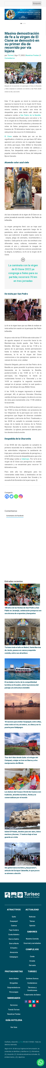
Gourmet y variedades (32, 943)
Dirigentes (14, 983)
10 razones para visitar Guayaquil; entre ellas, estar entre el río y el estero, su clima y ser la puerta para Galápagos (23, 724)
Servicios (14, 1005)
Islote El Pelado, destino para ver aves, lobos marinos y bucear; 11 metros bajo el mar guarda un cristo (23, 834)
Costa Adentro (13, 934)
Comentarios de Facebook (14, 516)
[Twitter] (11, 496)
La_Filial (20, 1042)
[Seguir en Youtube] (37, 1001)
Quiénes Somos (32, 978)
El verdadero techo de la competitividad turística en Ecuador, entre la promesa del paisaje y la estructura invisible (22, 685)
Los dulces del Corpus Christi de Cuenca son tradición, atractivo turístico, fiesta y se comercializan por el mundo (23, 794)
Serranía (32, 965)
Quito (14, 917)
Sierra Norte (14, 943)
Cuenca (14, 926)
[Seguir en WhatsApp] (30, 1005)
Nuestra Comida (32, 939)
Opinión (32, 926)
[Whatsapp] (16, 496)
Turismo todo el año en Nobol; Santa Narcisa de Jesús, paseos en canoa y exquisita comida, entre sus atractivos (23, 650)
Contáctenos (32, 983)
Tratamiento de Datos (32, 995)
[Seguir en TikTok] (34, 1005)
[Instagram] (21, 496)
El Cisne (8, 136)
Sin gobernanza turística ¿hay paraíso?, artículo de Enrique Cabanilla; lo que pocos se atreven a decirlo (22, 870)
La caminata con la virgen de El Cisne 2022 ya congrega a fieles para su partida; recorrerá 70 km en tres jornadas (23, 273)
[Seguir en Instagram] (29, 1001)
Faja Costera (14, 930)
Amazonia (14, 952)
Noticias (32, 917)
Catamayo (25, 459)
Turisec (10, 55)
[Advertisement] (23, 554)
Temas (32, 921)
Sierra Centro (14, 939)
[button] (7, 14)
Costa (32, 956)
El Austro (13, 948)
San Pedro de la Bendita (30, 115)
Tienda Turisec (14, 1010)
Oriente (32, 961)
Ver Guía (13, 1027)
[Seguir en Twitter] (33, 1001)
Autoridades (14, 978)
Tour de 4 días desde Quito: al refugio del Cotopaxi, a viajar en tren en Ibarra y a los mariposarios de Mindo (21, 760)
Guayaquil (14, 921)
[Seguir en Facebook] (26, 1001)
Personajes (13, 992)
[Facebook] (7, 496)
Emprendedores (13, 987)
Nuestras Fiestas (32, 55)
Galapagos (14, 957)
